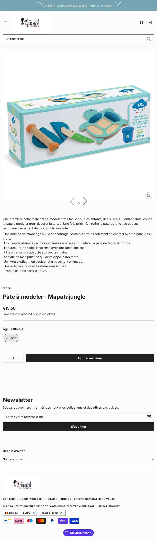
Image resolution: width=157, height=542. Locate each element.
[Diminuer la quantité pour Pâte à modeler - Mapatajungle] (5, 358)
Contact (9, 499)
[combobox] (78, 39)
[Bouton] (85, 201)
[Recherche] (149, 39)
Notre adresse (31, 499)
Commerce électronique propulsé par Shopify (85, 506)
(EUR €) (20, 512)
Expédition (25, 313)
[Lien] (30, 23)
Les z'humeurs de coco (31, 506)
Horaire (51, 499)
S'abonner (78, 427)
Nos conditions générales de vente (88, 499)
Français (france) (50, 512)
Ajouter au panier (90, 358)
